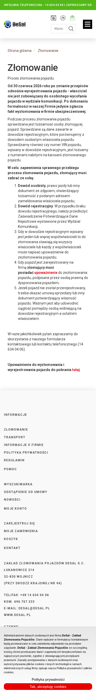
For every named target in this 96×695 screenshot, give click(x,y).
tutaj (76, 370)
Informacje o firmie (24, 445)
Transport (14, 437)
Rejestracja (53, 18)
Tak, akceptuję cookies (48, 687)
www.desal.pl (17, 615)
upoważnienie (45, 273)
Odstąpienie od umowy (25, 492)
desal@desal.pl (34, 608)
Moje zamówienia (21, 531)
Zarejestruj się (19, 523)
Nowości (12, 499)
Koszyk (11, 539)
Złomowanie (16, 429)
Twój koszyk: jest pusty (72, 18)
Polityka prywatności (26, 452)
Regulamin (14, 460)
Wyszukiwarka (18, 484)
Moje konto (63, 18)
